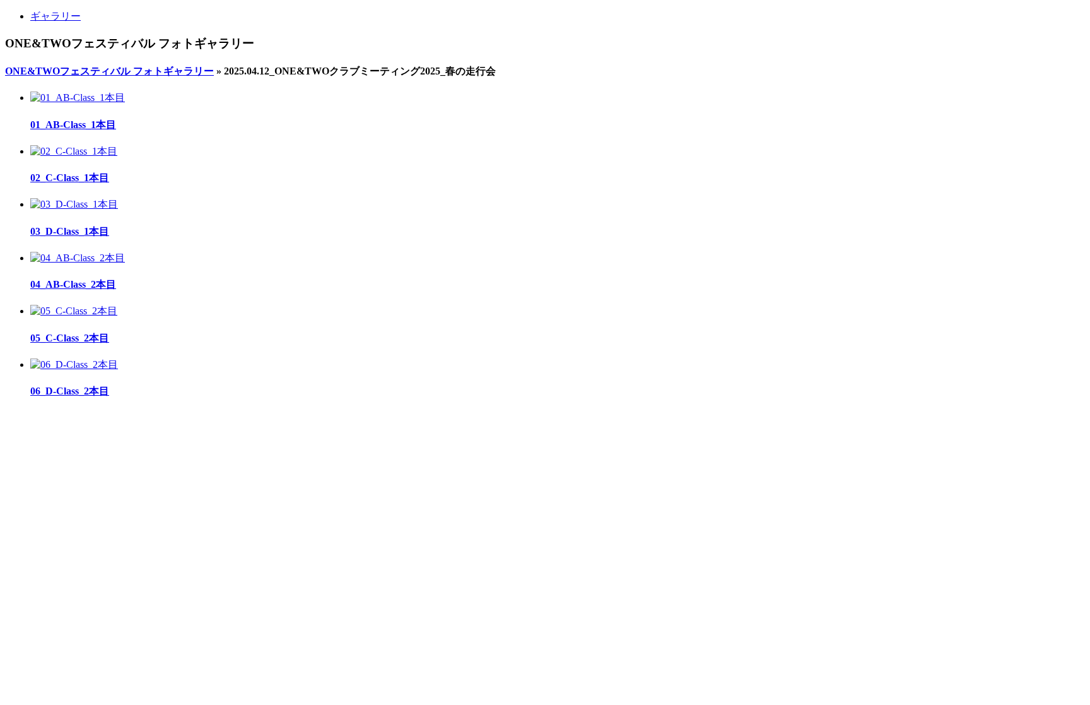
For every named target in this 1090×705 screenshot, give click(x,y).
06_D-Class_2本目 (69, 391)
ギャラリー (55, 16)
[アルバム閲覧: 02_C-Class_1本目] (73, 151)
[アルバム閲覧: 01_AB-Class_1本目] (77, 97)
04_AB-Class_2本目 (73, 284)
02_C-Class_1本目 (69, 177)
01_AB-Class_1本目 (73, 124)
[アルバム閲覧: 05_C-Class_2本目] (73, 310)
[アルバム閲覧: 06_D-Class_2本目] (74, 364)
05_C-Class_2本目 (69, 338)
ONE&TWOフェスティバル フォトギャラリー (109, 71)
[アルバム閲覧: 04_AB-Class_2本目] (77, 257)
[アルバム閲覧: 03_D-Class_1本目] (74, 204)
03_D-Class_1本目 (69, 231)
